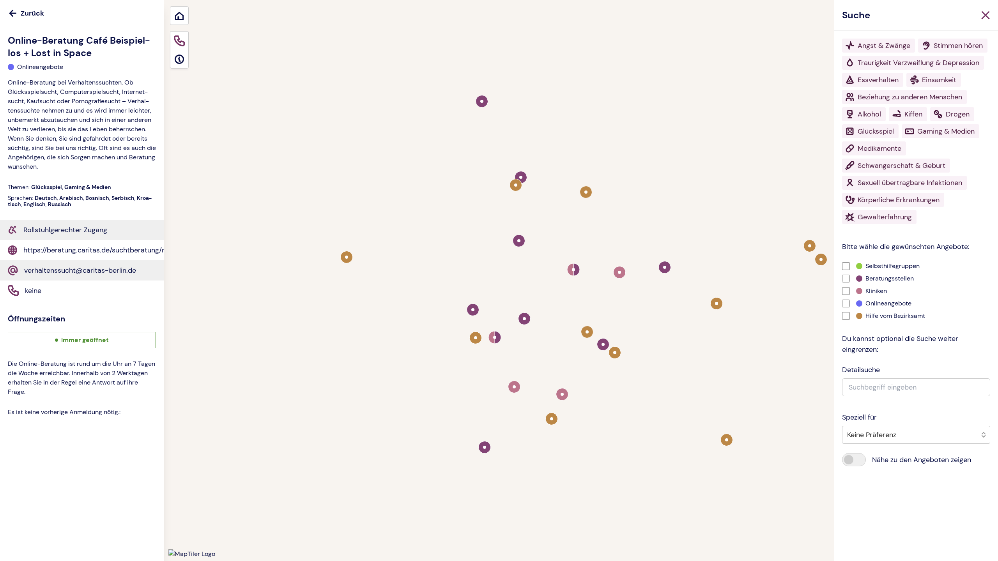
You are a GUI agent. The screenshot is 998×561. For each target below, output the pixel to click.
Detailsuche (861, 369)
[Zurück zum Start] (179, 15)
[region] (581, 280)
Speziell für (859, 417)
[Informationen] (179, 59)
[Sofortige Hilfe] (179, 40)
